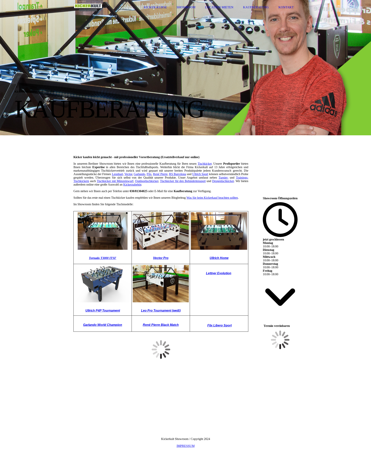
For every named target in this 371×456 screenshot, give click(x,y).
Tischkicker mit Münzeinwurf (115, 181)
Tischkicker (205, 163)
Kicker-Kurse (155, 7)
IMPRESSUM (186, 445)
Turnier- (223, 177)
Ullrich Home (219, 258)
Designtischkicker (223, 181)
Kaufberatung (256, 7)
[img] (87, 7)
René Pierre (160, 174)
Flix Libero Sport (219, 325)
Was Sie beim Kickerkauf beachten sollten (212, 197)
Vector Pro (160, 258)
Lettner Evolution (218, 273)
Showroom (186, 7)
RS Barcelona (177, 174)
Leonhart (117, 174)
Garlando (139, 174)
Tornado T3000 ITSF (102, 258)
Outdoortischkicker (146, 181)
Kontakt (286, 7)
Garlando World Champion (102, 324)
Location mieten (219, 7)
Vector (128, 174)
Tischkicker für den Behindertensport (183, 181)
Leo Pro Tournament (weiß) (161, 310)
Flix (149, 174)
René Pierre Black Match (161, 324)
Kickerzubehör (132, 184)
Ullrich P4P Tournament (102, 310)
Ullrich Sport (200, 174)
